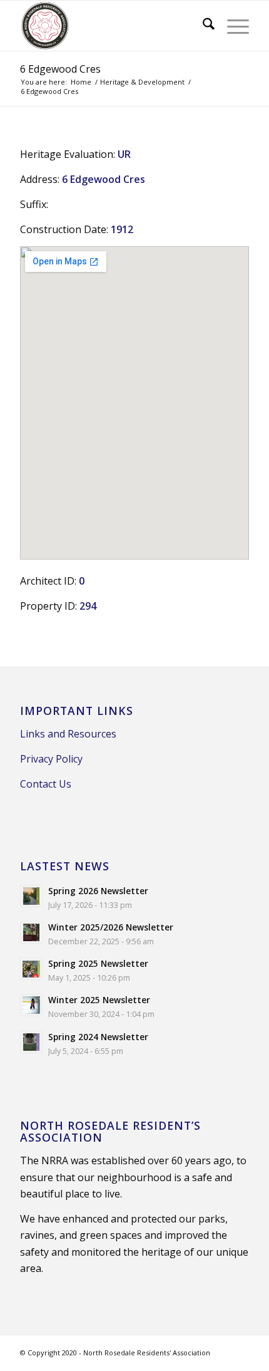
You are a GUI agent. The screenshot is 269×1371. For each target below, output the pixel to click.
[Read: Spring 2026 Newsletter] (31, 896)
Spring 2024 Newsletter (98, 1037)
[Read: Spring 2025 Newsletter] (31, 968)
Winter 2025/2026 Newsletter (110, 927)
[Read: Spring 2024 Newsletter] (31, 1042)
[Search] (202, 26)
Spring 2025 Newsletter (98, 963)
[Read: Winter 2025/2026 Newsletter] (31, 932)
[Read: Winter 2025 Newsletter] (31, 1005)
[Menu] (232, 26)
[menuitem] (202, 26)
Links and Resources (68, 734)
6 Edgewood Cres (60, 69)
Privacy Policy (51, 759)
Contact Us (45, 784)
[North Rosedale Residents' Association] (111, 26)
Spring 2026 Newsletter (98, 891)
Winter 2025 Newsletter (99, 1000)
